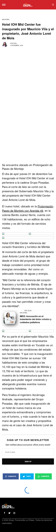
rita (15, 43)
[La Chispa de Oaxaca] (28, 5)
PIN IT (15, 235)
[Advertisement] (28, 134)
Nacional (6, 19)
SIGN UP (28, 461)
